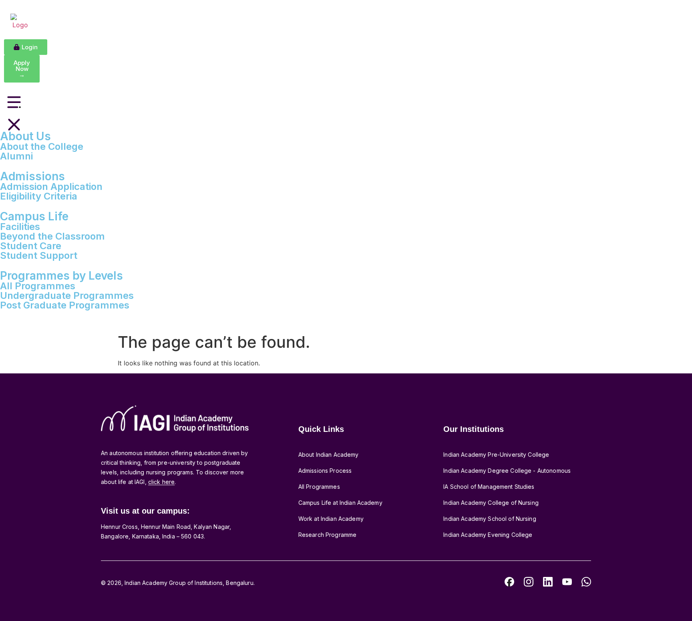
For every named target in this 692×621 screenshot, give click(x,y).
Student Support (38, 255)
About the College (41, 146)
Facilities (20, 226)
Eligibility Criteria (38, 196)
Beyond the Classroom (52, 236)
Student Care (30, 246)
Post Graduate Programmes (64, 305)
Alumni (16, 156)
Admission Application (51, 186)
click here (161, 481)
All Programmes (37, 286)
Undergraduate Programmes (67, 295)
